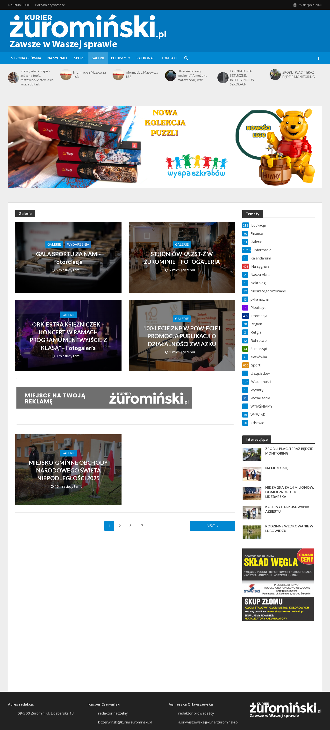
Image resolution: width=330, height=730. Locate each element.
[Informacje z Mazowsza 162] (118, 74)
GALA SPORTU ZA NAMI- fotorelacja (68, 258)
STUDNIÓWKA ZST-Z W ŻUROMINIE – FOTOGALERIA (182, 258)
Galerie (98, 58)
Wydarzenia (78, 244)
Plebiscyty (120, 58)
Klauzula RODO (19, 5)
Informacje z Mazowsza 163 (89, 74)
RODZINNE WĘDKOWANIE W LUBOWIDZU (289, 528)
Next (211, 525)
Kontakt (169, 58)
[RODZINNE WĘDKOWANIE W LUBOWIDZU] (252, 531)
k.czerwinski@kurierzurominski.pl (125, 722)
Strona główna (26, 58)
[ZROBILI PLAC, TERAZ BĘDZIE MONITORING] (275, 74)
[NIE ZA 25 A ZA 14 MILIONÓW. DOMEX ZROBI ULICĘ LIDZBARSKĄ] (252, 493)
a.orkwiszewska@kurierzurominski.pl (208, 722)
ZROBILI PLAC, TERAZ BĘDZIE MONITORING (298, 74)
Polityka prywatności (50, 5)
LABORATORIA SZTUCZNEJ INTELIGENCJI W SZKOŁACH (242, 77)
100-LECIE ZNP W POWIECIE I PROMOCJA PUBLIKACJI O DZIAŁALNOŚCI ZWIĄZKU (182, 336)
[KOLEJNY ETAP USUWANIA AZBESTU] (252, 512)
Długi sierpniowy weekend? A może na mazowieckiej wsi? (192, 75)
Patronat (145, 58)
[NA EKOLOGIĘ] (252, 473)
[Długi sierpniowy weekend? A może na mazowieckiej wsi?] (170, 75)
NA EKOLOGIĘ (276, 468)
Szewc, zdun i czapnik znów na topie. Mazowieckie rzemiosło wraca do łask (37, 77)
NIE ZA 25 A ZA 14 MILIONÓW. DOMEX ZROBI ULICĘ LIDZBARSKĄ (289, 492)
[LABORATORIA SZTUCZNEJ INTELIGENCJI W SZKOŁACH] (222, 77)
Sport (79, 58)
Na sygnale (57, 58)
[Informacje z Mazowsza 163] (65, 74)
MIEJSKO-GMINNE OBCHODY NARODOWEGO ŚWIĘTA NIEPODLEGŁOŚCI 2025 (68, 470)
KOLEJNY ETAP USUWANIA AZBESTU (287, 509)
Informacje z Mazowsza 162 (141, 74)
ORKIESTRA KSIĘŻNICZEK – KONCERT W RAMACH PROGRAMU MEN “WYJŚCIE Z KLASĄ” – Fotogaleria (68, 336)
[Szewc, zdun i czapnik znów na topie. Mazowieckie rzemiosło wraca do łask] (13, 77)
